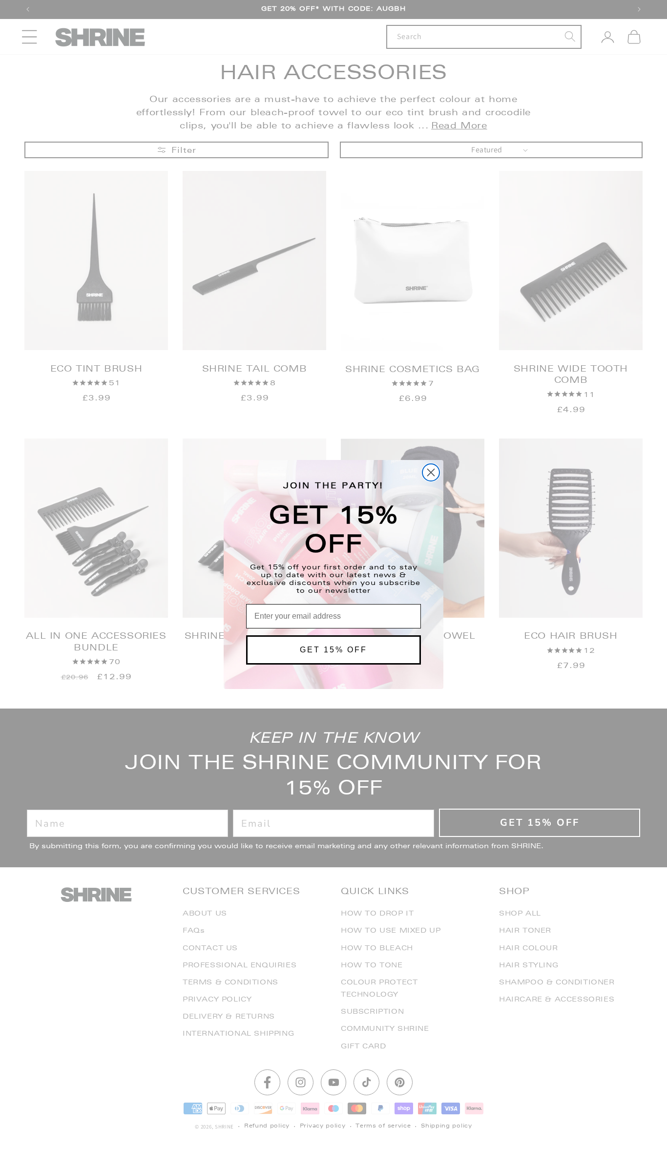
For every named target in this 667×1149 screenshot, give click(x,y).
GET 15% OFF (333, 650)
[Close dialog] (430, 472)
